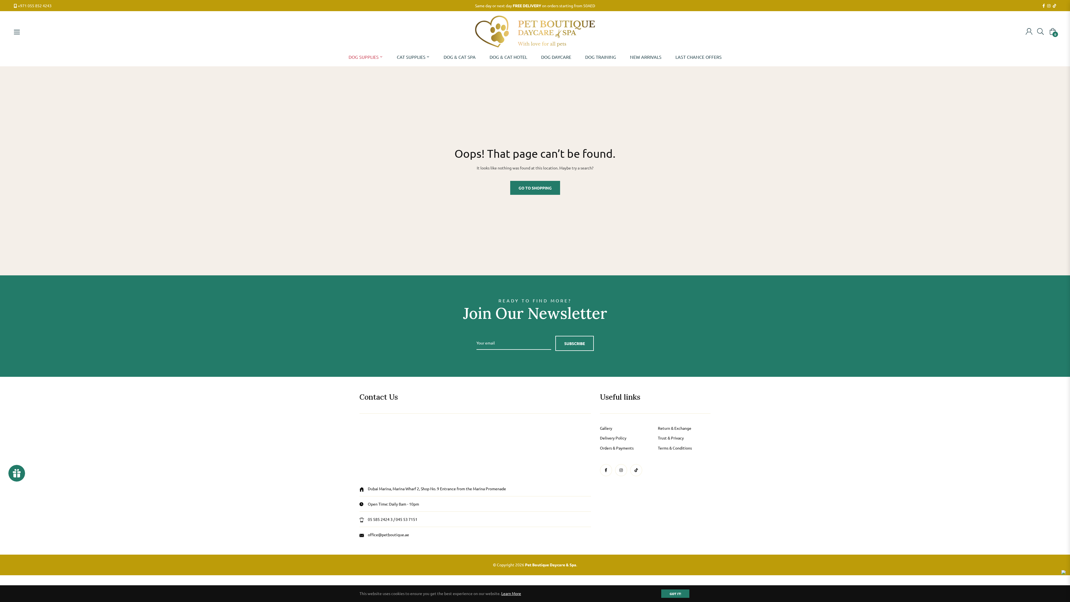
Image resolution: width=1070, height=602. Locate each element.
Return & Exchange (674, 428)
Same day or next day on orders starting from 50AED (535, 5)
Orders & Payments (617, 447)
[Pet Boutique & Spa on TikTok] (1054, 6)
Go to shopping (535, 187)
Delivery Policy (613, 437)
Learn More (511, 593)
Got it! (675, 593)
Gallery (606, 428)
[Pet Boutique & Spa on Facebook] (1043, 6)
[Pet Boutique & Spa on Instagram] (1048, 6)
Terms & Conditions (675, 447)
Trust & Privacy (671, 437)
